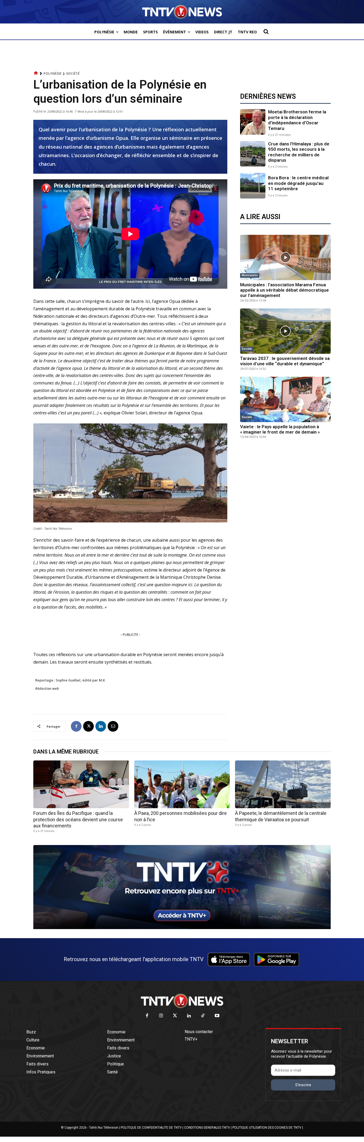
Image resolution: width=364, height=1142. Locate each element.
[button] (266, 31)
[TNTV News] (182, 1001)
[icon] (36, 73)
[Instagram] (161, 1016)
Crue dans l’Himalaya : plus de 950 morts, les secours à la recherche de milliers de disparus (298, 152)
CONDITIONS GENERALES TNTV (207, 1127)
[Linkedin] (100, 726)
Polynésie (52, 73)
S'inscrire (303, 1084)
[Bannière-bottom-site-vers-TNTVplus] (182, 927)
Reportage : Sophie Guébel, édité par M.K (70, 680)
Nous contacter (199, 1031)
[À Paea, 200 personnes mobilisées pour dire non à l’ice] (182, 784)
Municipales (250, 275)
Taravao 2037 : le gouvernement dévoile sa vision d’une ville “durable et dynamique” (285, 361)
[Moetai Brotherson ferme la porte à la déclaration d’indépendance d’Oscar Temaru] (252, 121)
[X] (88, 726)
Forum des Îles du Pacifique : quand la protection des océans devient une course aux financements (78, 819)
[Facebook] (76, 726)
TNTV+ (191, 1039)
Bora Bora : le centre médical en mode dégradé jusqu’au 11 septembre (298, 183)
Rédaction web (47, 688)
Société (73, 73)
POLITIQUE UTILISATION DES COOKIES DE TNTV (266, 1127)
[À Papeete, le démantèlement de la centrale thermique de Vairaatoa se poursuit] (283, 784)
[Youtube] (217, 1016)
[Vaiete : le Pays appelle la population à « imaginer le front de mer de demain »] (285, 399)
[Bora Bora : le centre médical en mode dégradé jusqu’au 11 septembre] (252, 185)
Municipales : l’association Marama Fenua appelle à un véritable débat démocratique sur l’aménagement (284, 290)
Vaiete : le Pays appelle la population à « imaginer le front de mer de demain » (280, 429)
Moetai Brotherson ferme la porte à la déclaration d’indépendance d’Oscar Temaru (297, 120)
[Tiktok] (203, 1016)
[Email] (113, 726)
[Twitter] (175, 1016)
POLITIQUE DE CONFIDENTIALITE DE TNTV (151, 1127)
